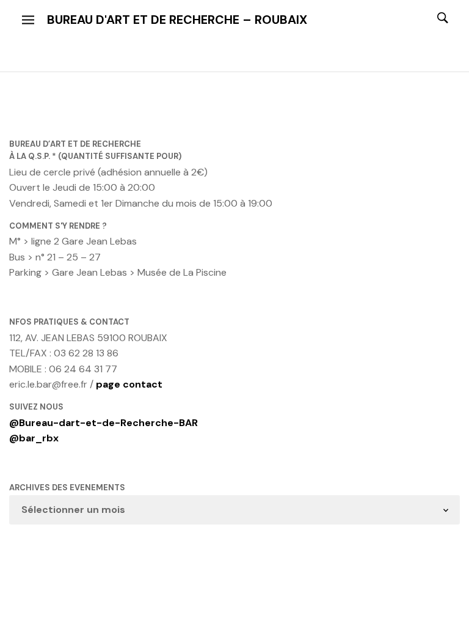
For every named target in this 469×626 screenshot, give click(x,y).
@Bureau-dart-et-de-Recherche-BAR (103, 422)
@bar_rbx (34, 438)
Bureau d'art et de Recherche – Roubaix (177, 19)
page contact (129, 384)
